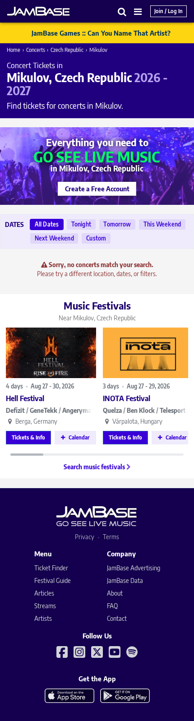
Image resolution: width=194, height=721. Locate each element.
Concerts (35, 49)
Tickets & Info (28, 437)
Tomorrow (117, 224)
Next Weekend (54, 238)
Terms (111, 537)
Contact (117, 618)
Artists (43, 618)
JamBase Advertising (133, 568)
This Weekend (162, 224)
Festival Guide (52, 580)
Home (13, 49)
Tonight (81, 224)
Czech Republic (67, 49)
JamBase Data (125, 580)
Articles (44, 593)
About (115, 593)
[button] (122, 11)
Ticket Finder (51, 568)
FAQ (112, 606)
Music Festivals (97, 310)
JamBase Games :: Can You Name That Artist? (101, 33)
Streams (45, 606)
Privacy (84, 537)
